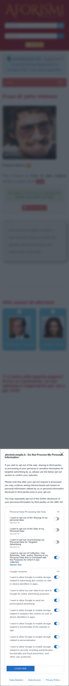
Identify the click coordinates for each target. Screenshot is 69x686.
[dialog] (34, 567)
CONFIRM (20, 668)
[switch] (56, 518)
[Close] (63, 455)
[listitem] (34, 511)
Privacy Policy (53, 680)
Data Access (34, 680)
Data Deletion (16, 680)
